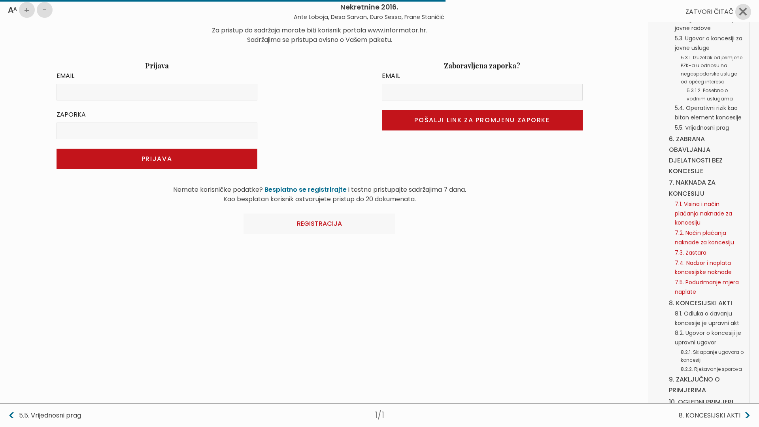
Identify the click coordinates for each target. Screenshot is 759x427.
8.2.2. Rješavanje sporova (711, 369)
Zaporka (71, 114)
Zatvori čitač (709, 11)
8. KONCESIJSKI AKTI (700, 303)
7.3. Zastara (690, 253)
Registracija (319, 223)
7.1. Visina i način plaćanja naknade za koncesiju (703, 213)
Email (65, 75)
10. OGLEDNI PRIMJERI (701, 401)
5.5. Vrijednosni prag (702, 128)
